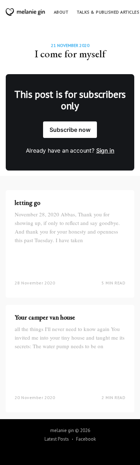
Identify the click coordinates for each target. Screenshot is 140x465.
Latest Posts (57, 439)
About (61, 12)
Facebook (86, 439)
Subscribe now (70, 129)
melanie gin (62, 430)
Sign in (105, 150)
